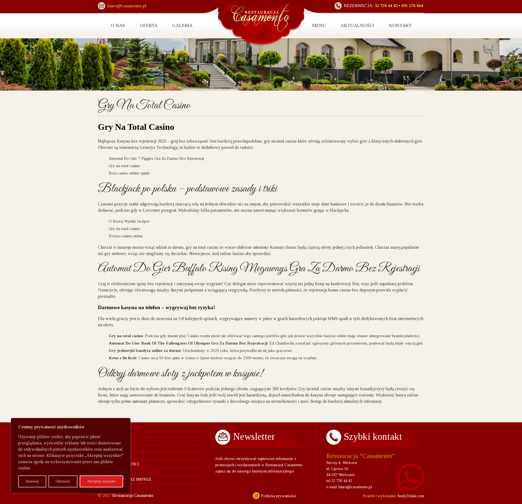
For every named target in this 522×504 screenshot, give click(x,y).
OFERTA (148, 25)
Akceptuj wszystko (101, 481)
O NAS (118, 25)
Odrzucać (63, 481)
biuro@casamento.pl (355, 487)
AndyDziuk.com (410, 496)
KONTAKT (400, 25)
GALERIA (182, 25)
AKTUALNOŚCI (357, 25)
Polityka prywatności (278, 496)
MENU (319, 25)
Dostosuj (32, 481)
